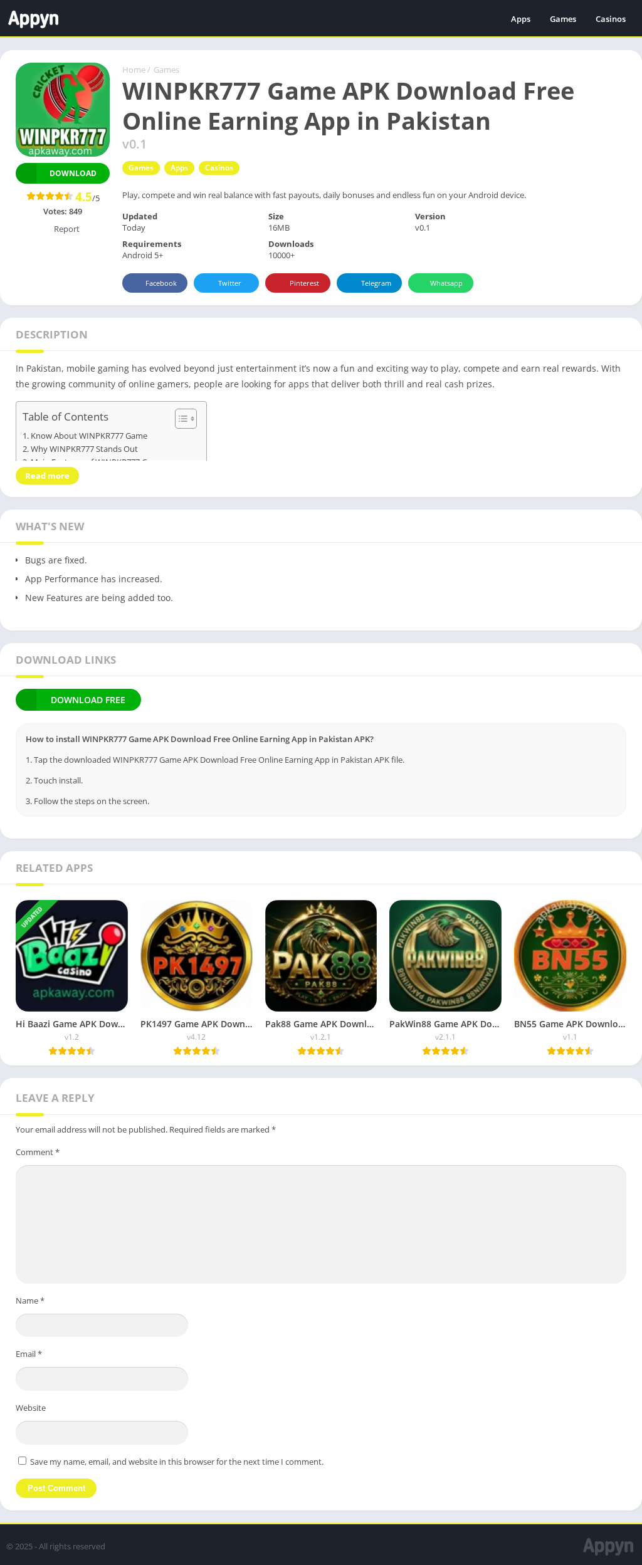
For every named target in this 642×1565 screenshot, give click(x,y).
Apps (520, 18)
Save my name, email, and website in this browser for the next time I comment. (177, 1461)
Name (30, 1300)
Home (133, 69)
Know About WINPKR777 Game (89, 436)
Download (73, 173)
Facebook (161, 283)
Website (31, 1407)
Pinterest (304, 283)
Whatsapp (446, 283)
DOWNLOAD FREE (88, 700)
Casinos (611, 18)
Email (29, 1353)
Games (563, 18)
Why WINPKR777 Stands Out (84, 449)
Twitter (229, 283)
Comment (38, 1152)
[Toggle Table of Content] (180, 418)
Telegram (376, 283)
